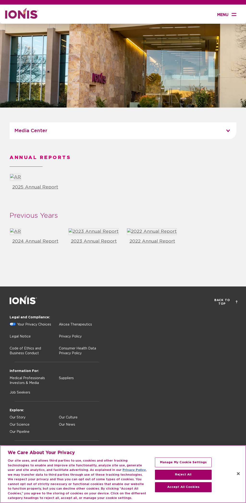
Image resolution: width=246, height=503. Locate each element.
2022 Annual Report (152, 241)
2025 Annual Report (35, 187)
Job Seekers (20, 392)
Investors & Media (24, 383)
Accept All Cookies (183, 487)
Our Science (20, 424)
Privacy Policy (70, 336)
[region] (123, 474)
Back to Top (222, 302)
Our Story (17, 417)
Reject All (183, 474)
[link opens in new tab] (15, 177)
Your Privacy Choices (34, 324)
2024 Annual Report (35, 241)
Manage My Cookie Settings (183, 462)
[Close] (238, 473)
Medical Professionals (27, 378)
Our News (67, 424)
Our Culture (68, 417)
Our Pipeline (20, 432)
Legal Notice (20, 336)
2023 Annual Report (94, 241)
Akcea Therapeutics (75, 324)
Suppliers (66, 378)
